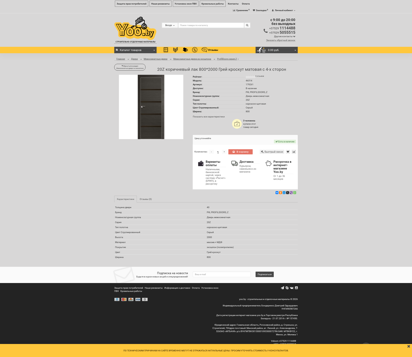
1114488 (282, 28)
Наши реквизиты (160, 3)
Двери (134, 59)
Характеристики (125, 199)
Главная (120, 59)
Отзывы (213, 49)
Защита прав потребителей (131, 3)
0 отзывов (259, 76)
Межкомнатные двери (155, 59)
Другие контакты (283, 36)
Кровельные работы (212, 3)
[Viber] (291, 192)
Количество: (200, 151)
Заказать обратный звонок (280, 40)
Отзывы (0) (146, 199)
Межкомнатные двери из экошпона (192, 59)
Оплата (246, 3)
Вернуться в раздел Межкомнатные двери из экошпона (129, 67)
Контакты (233, 3)
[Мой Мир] (284, 192)
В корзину (243, 151)
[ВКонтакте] (277, 192)
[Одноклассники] (280, 192)
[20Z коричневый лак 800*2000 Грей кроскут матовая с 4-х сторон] (151, 107)
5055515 (282, 32)
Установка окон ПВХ (186, 3)
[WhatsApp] (294, 192)
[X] (287, 192)
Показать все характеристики (209, 116)
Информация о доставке (177, 288)
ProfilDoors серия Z (227, 59)
